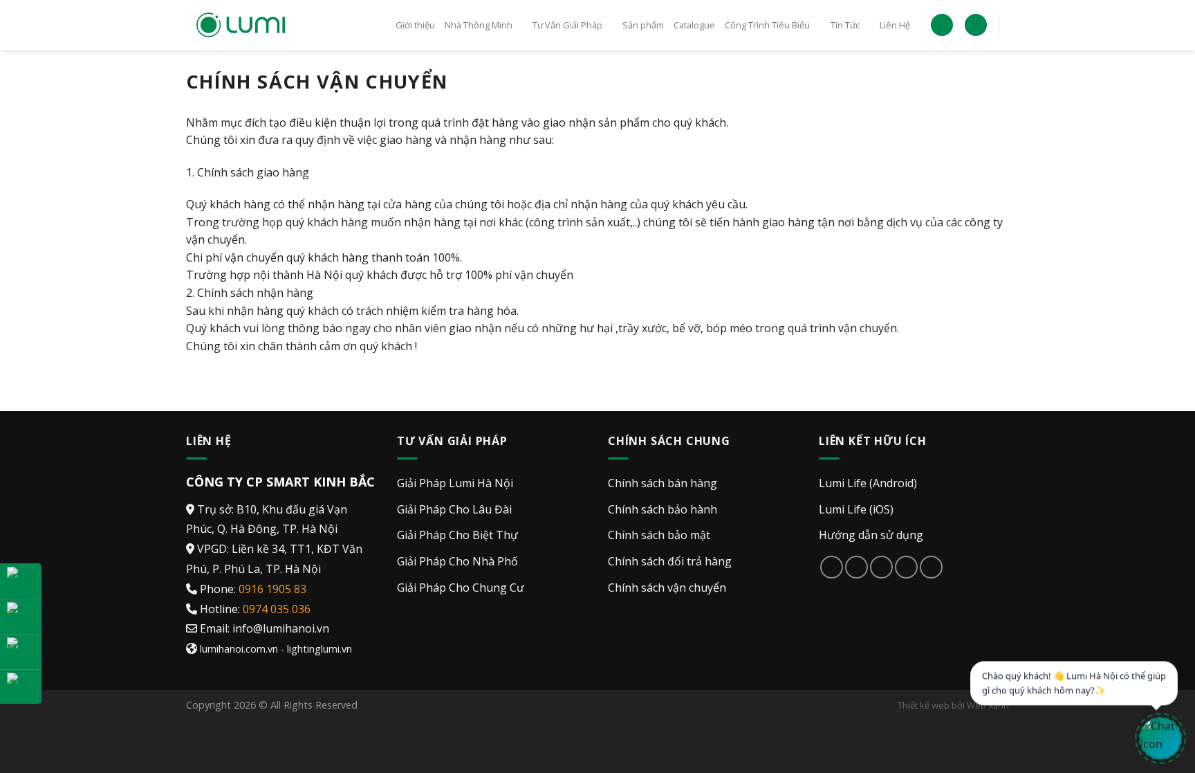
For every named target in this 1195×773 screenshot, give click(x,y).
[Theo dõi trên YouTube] (931, 567)
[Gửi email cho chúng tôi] (881, 567)
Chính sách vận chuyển (667, 587)
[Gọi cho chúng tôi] (906, 567)
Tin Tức (845, 25)
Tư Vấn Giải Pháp (567, 25)
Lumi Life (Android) (868, 483)
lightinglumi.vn (319, 648)
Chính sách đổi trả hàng (670, 561)
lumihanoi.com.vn (239, 648)
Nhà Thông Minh (478, 25)
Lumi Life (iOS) (856, 509)
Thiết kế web (923, 705)
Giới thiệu (415, 25)
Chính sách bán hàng (662, 483)
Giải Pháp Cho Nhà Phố (457, 561)
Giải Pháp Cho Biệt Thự (457, 535)
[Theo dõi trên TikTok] (856, 567)
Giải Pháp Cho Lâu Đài (454, 509)
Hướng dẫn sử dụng (871, 535)
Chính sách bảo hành (662, 509)
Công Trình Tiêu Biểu (767, 25)
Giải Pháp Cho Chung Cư (460, 587)
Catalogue (694, 25)
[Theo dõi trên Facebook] (831, 567)
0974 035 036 (277, 609)
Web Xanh (988, 705)
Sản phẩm (643, 25)
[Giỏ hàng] (942, 25)
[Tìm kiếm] (976, 25)
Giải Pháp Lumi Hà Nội (455, 483)
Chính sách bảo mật (659, 535)
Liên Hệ (895, 25)
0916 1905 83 (272, 589)
